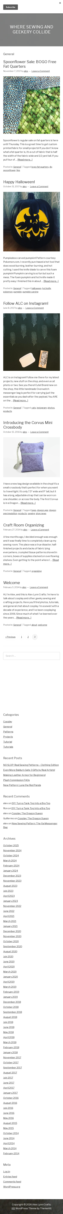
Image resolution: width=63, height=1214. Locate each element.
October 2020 (11, 941)
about (34, 625)
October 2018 (11, 1007)
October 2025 (11, 845)
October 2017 (11, 1062)
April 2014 (9, 1143)
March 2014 (10, 1148)
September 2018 (12, 1012)
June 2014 (9, 1138)
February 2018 (11, 1047)
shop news (41, 513)
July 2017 (8, 1077)
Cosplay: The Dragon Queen (27, 813)
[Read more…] (25, 159)
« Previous (10, 637)
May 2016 (8, 1118)
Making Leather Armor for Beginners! (24, 775)
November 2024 (12, 850)
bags (34, 510)
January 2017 (10, 1092)
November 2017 (12, 1057)
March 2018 (9, 1042)
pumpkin (17, 291)
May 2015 (8, 1128)
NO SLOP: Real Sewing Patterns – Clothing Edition (31, 765)
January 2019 (10, 997)
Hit (13, 1208)
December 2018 (12, 1002)
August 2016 (10, 1103)
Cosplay (7, 721)
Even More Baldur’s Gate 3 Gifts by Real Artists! (29, 770)
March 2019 (9, 986)
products (7, 411)
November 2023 (12, 880)
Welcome (11, 582)
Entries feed (10, 1176)
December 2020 (12, 931)
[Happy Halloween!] (31, 254)
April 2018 (9, 1037)
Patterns (8, 731)
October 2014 (11, 1133)
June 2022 (8, 911)
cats (34, 407)
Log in (6, 1171)
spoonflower (9, 170)
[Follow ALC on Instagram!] (31, 373)
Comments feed (12, 1181)
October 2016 (11, 1098)
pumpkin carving (30, 291)
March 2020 (10, 971)
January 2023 (10, 901)
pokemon (8, 291)
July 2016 (8, 1108)
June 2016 (8, 1113)
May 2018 (8, 1032)
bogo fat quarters (40, 167)
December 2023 (12, 875)
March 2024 (10, 860)
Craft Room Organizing (23, 525)
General (17, 167)
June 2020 (9, 961)
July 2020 (8, 956)
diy (51, 167)
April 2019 (9, 981)
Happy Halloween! (19, 182)
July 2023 (8, 891)
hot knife (46, 288)
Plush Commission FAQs (16, 780)
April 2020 (9, 966)
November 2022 (12, 906)
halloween (36, 288)
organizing (37, 571)
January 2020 (10, 976)
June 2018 (8, 1027)
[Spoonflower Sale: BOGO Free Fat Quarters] (31, 136)
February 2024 (11, 865)
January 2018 (10, 1052)
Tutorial (7, 741)
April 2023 (9, 896)
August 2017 (10, 1072)
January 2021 (10, 926)
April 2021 (8, 916)
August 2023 (10, 885)
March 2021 (9, 921)
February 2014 (11, 1153)
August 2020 (10, 951)
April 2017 (9, 1087)
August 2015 (10, 1123)
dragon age (42, 510)
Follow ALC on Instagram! (25, 303)
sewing (31, 513)
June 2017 (8, 1082)
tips (18, 170)
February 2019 (11, 992)
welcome (42, 625)
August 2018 (10, 1017)
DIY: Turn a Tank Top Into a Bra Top (31, 803)
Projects (8, 736)
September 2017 (12, 1067)
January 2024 (10, 870)
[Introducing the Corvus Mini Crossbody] (31, 479)
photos (51, 407)
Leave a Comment (41, 71)
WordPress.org (11, 1186)
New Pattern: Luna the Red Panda (22, 785)
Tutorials (8, 746)
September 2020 (12, 946)
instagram (42, 407)
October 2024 (11, 855)
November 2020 (12, 936)
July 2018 (8, 1022)
